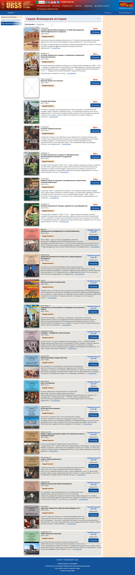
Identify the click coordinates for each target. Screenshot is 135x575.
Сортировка (30, 24)
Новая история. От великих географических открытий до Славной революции (63, 181)
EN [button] (49, 2)
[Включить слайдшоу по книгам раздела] (55, 24)
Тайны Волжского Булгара (51, 534)
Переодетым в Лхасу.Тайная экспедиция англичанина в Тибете (63, 308)
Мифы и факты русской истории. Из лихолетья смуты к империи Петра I (63, 434)
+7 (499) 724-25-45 (67, 2)
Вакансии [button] (88, 6)
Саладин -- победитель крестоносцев (55, 333)
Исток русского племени (50, 408)
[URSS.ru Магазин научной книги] (17, 5)
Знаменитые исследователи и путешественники (60, 231)
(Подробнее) (56, 48)
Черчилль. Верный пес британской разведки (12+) (60, 508)
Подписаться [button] (67, 6)
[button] (52, 2)
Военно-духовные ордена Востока (54, 358)
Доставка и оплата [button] (102, 6)
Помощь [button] (107, 13)
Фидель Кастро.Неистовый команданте (56, 484)
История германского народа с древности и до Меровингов (64, 206)
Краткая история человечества (53, 282)
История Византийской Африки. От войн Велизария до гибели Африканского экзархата (62, 31)
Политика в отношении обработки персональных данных (67, 566)
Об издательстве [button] (43, 6)
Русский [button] (41, 2)
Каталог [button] (11, 13)
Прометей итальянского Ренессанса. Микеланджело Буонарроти (61, 257)
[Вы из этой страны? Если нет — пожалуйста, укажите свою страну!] (37, 2)
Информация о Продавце (67, 563)
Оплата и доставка (67, 571)
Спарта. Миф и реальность (51, 459)
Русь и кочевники (48, 383)
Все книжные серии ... (10, 23)
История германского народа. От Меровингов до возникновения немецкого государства (60, 156)
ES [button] (46, 2)
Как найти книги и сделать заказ (67, 568)
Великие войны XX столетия (52, 81)
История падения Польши (51, 129)
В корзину (95, 32)
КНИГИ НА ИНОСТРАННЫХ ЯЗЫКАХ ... (11, 20)
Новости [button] (78, 6)
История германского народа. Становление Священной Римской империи (62, 56)
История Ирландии (48, 101)
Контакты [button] (56, 6)
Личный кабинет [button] (124, 13)
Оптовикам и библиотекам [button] (47, 9)
